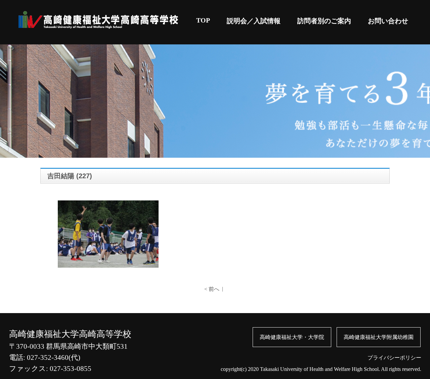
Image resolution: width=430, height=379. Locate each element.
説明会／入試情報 (254, 21)
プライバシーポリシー (394, 358)
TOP (203, 20)
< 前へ (211, 289)
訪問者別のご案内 (324, 21)
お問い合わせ (388, 21)
